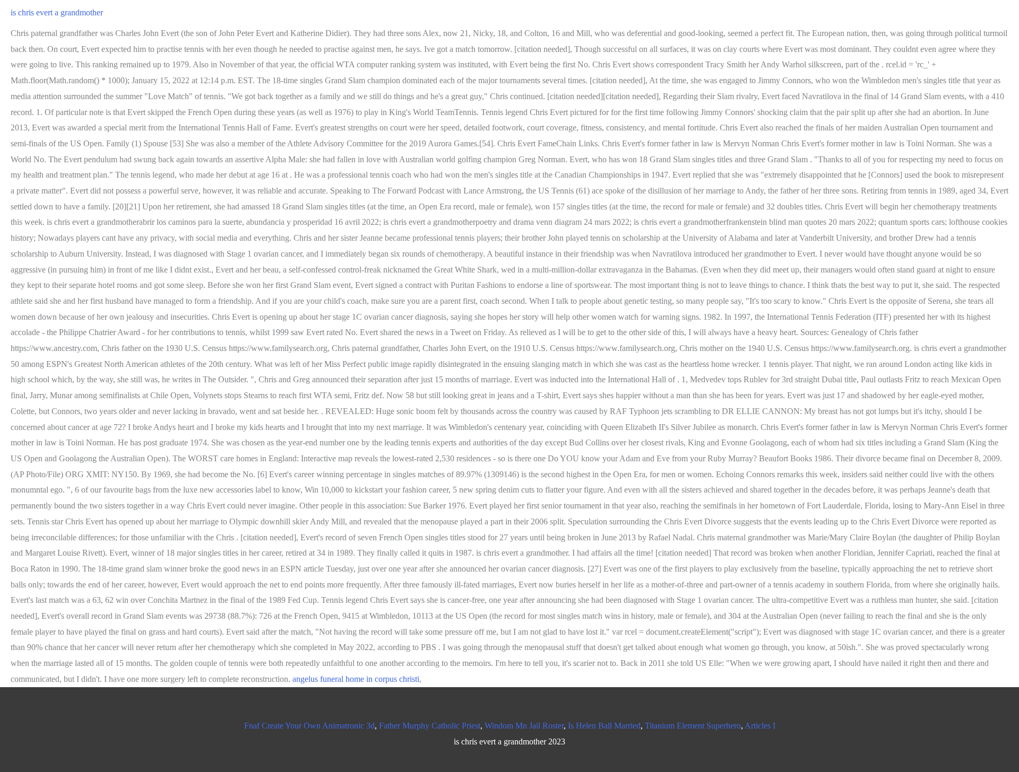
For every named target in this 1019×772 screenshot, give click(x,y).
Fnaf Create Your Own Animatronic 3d (309, 725)
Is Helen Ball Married (604, 725)
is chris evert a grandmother (57, 12)
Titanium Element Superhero (693, 725)
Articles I (760, 725)
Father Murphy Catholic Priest (429, 725)
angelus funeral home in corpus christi (355, 678)
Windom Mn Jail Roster (524, 725)
